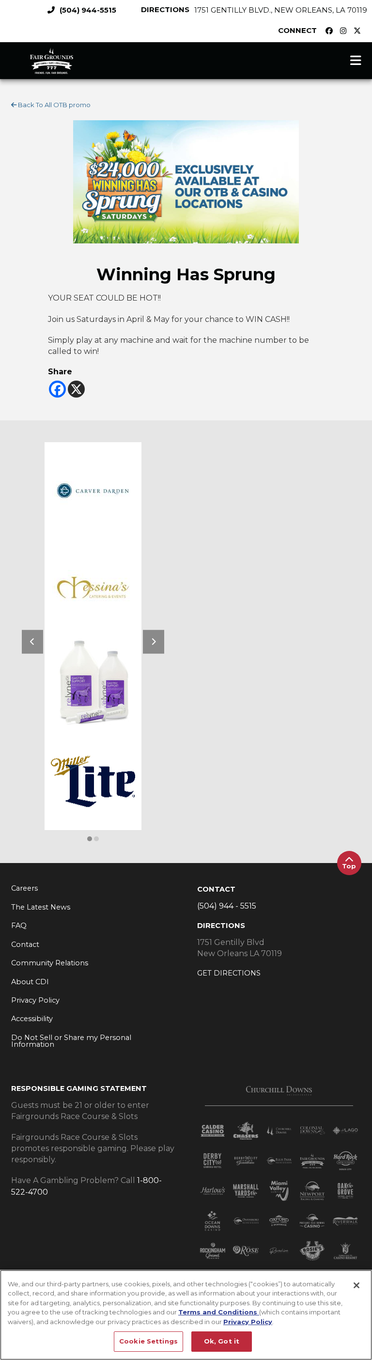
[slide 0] (89, 838)
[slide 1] (96, 838)
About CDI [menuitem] (30, 981)
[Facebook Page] (332, 30)
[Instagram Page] (345, 30)
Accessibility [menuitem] (32, 1018)
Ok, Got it (221, 1341)
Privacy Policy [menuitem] (35, 1000)
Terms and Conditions (218, 1312)
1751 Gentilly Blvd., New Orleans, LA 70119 (280, 10)
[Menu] (355, 60)
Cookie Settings (148, 1341)
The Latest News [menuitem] (40, 907)
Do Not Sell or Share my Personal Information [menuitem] (71, 1041)
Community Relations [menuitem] (49, 963)
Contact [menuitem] (25, 944)
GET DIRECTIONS (229, 973)
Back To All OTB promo (53, 105)
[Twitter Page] (360, 30)
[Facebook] (57, 389)
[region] (186, 1315)
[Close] (356, 1285)
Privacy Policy (247, 1322)
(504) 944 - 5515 (226, 906)
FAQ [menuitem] (19, 925)
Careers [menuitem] (24, 888)
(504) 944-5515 (88, 10)
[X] (76, 389)
